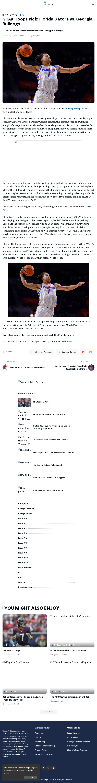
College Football (26, 509)
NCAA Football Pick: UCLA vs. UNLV (49, 415)
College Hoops (11, 15)
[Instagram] (48, 767)
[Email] (91, 352)
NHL (20, 577)
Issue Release (25, 568)
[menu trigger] (5, 4)
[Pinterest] (83, 352)
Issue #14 (23, 538)
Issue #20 (23, 558)
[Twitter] (43, 767)
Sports (25, 15)
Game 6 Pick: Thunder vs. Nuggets (49, 478)
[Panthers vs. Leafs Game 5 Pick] (24, 491)
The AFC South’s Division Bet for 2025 (51, 440)
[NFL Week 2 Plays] (24, 402)
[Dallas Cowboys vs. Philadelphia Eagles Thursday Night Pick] (24, 427)
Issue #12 (22, 528)
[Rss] (53, 767)
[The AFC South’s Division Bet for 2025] (24, 440)
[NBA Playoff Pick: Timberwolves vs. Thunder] (24, 453)
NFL (20, 572)
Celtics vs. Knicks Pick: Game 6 (47, 465)
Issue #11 (22, 523)
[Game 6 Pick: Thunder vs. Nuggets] (24, 478)
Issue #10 (22, 518)
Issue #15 (22, 543)
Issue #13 (22, 533)
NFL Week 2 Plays (41, 402)
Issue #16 (22, 548)
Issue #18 (22, 553)
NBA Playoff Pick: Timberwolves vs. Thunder (53, 452)
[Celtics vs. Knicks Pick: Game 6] (24, 465)
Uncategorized (25, 587)
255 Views (24, 36)
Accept (30, 777)
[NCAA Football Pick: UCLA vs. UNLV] (24, 415)
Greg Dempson (38, 36)
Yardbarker (66, 341)
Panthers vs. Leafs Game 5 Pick (48, 490)
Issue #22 (23, 563)
